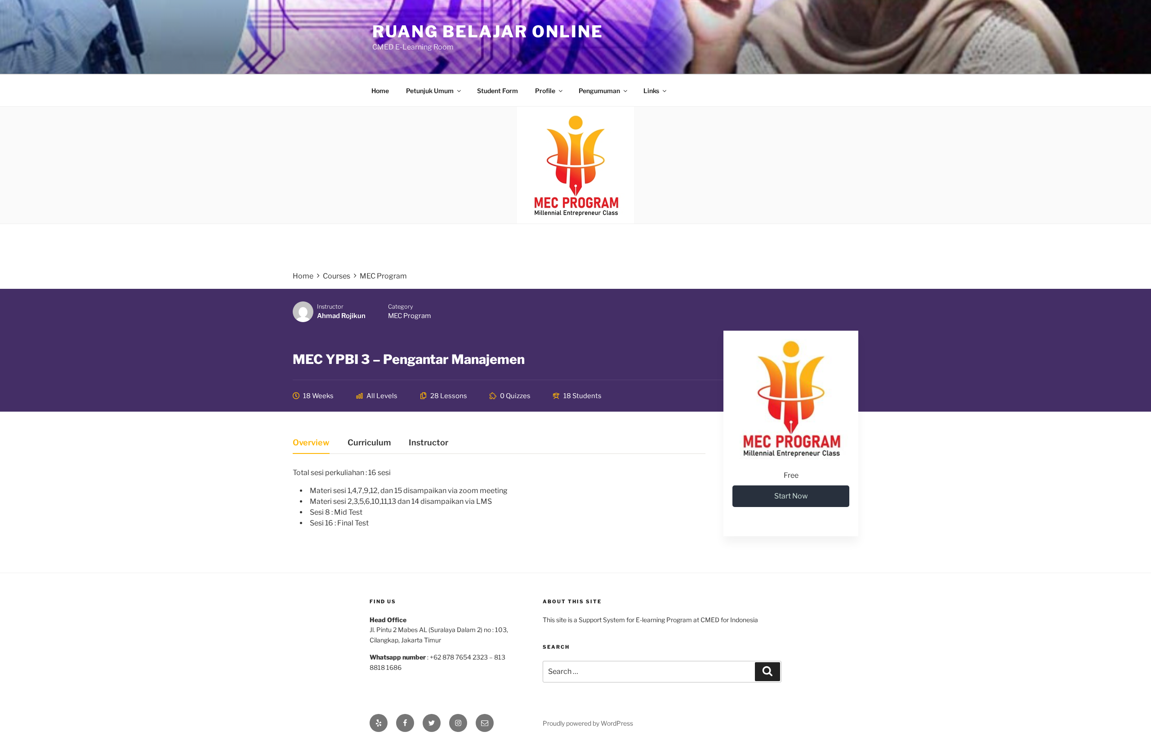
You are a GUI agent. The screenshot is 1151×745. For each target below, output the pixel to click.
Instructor (330, 306)
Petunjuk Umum (430, 90)
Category (400, 306)
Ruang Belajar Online (487, 31)
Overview (311, 443)
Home (380, 90)
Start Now (791, 496)
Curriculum (369, 443)
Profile (545, 90)
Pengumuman (599, 90)
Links (651, 90)
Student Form (497, 90)
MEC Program (409, 316)
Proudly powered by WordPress (588, 723)
